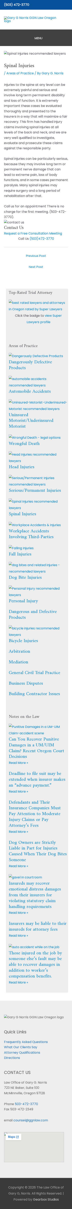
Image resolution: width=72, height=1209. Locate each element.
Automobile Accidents (30, 391)
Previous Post (36, 256)
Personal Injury (23, 601)
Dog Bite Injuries (25, 577)
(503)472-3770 (42, 238)
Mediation (18, 662)
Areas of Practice (20, 73)
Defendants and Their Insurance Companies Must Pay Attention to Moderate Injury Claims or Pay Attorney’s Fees (35, 814)
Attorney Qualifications (22, 1052)
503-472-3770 (26, 1104)
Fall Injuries (20, 554)
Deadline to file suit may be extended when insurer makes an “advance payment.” (37, 779)
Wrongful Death (24, 444)
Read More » (18, 762)
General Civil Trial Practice (34, 673)
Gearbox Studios (46, 1199)
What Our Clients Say (20, 1047)
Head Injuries (21, 467)
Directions (12, 1057)
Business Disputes (26, 683)
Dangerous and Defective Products (33, 615)
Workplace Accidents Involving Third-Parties (31, 534)
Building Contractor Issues (34, 694)
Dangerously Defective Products (30, 365)
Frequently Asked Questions (26, 1042)
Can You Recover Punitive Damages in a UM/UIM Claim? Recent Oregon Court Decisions (36, 748)
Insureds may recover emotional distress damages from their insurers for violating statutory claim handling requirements (35, 895)
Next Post (36, 267)
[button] (66, 4)
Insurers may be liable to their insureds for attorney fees (38, 926)
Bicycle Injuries (23, 641)
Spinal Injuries (22, 514)
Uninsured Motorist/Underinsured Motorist (31, 421)
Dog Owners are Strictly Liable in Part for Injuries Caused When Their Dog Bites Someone (38, 851)
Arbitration (19, 651)
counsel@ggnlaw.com (30, 1120)
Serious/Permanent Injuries (35, 490)
